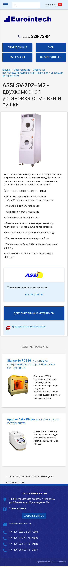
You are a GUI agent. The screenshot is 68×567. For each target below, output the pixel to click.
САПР (51, 47)
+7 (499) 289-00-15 (19, 549)
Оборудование (17, 47)
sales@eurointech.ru (20, 523)
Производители (50, 57)
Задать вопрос (34, 515)
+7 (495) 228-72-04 (20, 531)
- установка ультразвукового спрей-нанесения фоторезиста (31, 364)
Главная (6, 69)
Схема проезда (17, 508)
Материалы (17, 57)
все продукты (34, 294)
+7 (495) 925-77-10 (20, 543)
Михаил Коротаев (58, 562)
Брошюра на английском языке (29, 326)
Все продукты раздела (29, 477)
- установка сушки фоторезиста (33, 421)
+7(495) (36, 36)
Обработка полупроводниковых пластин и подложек (25, 71)
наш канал (50, 4)
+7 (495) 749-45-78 (19, 537)
